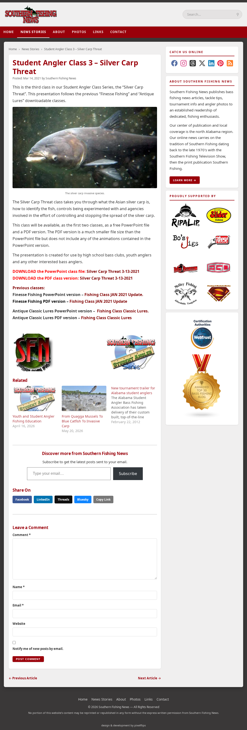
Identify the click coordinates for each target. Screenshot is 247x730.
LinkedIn (43, 499)
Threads (63, 499)
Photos (79, 32)
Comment (22, 535)
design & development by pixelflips (123, 725)
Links (98, 32)
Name (19, 587)
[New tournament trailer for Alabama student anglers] (135, 405)
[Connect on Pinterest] (220, 64)
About (59, 32)
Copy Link (103, 499)
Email (18, 605)
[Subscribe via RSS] (230, 64)
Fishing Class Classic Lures (122, 311)
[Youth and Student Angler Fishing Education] (35, 398)
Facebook (22, 499)
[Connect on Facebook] (174, 64)
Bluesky (83, 499)
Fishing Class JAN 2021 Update (113, 294)
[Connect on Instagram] (183, 64)
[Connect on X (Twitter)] (202, 64)
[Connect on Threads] (193, 64)
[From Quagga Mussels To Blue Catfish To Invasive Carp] (84, 398)
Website (19, 623)
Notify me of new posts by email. (38, 649)
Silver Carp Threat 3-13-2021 (113, 271)
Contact (118, 32)
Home (8, 32)
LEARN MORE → (184, 180)
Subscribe (128, 473)
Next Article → (149, 678)
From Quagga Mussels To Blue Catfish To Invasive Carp (82, 421)
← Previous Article (23, 678)
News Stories (33, 32)
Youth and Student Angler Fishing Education (34, 418)
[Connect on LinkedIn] (211, 64)
